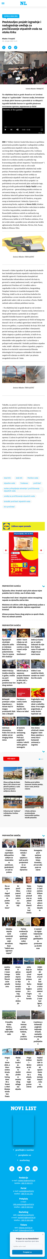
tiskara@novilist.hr (26, 1230)
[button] (41, 550)
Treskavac (24, 483)
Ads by (40, 132)
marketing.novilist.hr (25, 1215)
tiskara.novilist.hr (25, 1228)
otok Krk (19, 478)
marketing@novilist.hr (27, 1218)
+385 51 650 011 (27, 1183)
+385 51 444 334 (27, 1194)
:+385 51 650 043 (27, 1207)
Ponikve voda (33, 478)
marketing (25, 1160)
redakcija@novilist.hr (26, 1181)
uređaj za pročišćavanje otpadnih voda (19, 496)
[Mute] (17, 129)
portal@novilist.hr (26, 1191)
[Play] (5, 129)
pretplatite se (24, 1155)
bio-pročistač (9, 507)
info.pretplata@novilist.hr (23, 1204)
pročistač (37, 483)
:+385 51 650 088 (27, 1220)
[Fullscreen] (42, 129)
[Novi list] (23, 3)
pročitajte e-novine (25, 1150)
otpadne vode (9, 483)
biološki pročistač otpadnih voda (17, 501)
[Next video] (11, 129)
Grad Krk (7, 478)
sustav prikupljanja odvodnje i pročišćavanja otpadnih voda (21, 489)
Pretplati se (27, 1252)
